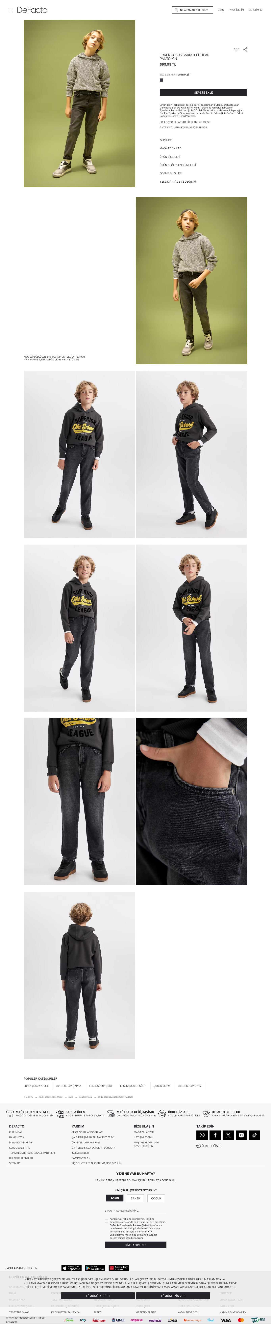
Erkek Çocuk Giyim (190, 1085)
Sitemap (14, 1163)
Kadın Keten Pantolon (66, 1312)
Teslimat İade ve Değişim (178, 181)
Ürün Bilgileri (170, 156)
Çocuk (156, 1198)
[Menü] (10, 10)
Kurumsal (15, 1132)
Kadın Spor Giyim (189, 1312)
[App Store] (71, 1268)
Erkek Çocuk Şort (100, 1085)
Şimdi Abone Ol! (135, 1245)
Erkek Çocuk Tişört (133, 1085)
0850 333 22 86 (143, 1146)
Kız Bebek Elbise (146, 1312)
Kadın (115, 1197)
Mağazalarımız (144, 1132)
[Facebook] (215, 1135)
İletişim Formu (143, 1137)
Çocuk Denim (162, 1085)
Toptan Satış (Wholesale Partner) (32, 1152)
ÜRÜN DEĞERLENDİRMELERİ (178, 165)
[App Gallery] (119, 1268)
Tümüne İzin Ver (173, 1296)
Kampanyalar (81, 1158)
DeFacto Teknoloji (21, 1158)
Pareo (97, 1312)
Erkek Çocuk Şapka (68, 1085)
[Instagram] (241, 1135)
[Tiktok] (254, 1135)
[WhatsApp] (202, 1135)
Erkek (135, 1198)
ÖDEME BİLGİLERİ (171, 173)
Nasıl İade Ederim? (87, 1142)
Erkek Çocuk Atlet (36, 1085)
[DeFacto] (32, 10)
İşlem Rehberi (80, 1152)
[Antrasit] (161, 80)
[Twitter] (228, 1135)
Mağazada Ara (171, 148)
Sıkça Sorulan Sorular (87, 1132)
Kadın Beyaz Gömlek (233, 1312)
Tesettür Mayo (19, 1312)
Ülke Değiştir (212, 1146)
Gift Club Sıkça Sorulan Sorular (93, 1147)
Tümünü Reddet (98, 1296)
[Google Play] (95, 1268)
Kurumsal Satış (19, 1147)
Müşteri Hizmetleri (146, 1142)
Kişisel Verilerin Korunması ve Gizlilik (96, 1163)
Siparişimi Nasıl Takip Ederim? (94, 1137)
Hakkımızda (16, 1137)
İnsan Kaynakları (21, 1142)
